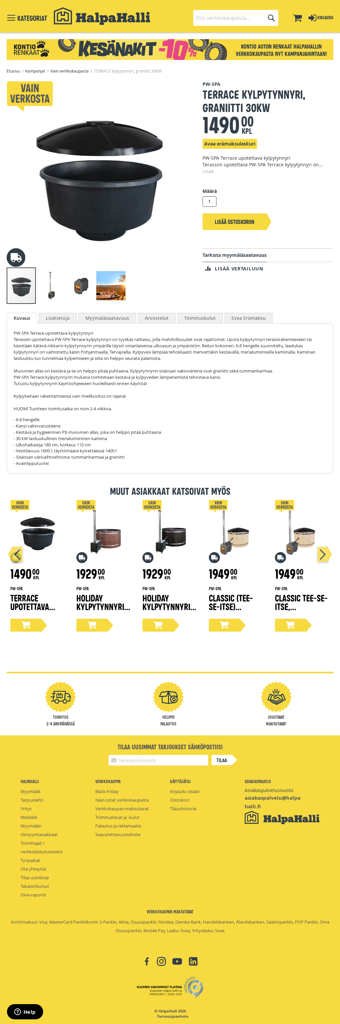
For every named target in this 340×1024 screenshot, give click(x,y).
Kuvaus (22, 318)
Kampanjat (35, 71)
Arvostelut (157, 318)
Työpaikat (30, 860)
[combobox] (235, 18)
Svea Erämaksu (248, 318)
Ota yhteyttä (33, 869)
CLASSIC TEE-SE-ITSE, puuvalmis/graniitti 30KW (301, 610)
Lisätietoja (58, 318)
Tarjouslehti (32, 800)
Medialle (29, 817)
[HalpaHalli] (102, 16)
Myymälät (31, 791)
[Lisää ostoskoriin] (26, 625)
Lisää (208, 171)
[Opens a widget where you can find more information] (25, 1012)
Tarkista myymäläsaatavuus (235, 255)
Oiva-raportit (33, 895)
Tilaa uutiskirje (35, 878)
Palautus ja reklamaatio (118, 826)
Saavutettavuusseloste (117, 834)
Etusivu (14, 71)
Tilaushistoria (183, 809)
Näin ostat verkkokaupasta (122, 800)
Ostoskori (179, 800)
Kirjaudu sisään (185, 791)
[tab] (22, 318)
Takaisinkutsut (35, 886)
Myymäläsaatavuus (107, 318)
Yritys (26, 809)
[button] (51, 286)
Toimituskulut (200, 318)
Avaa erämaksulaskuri (229, 144)
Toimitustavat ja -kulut (117, 817)
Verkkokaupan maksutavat (122, 809)
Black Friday (107, 791)
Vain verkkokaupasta (70, 71)
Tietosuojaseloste (173, 1016)
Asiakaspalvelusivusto (269, 790)
